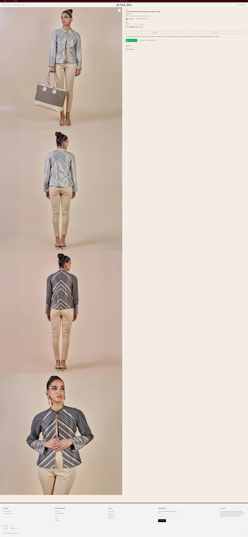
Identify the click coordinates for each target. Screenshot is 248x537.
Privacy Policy (111, 511)
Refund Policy (111, 518)
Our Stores (57, 520)
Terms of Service (111, 513)
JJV (10, 1)
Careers (56, 518)
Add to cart (155, 32)
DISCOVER (15, 1)
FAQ (56, 515)
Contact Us (57, 511)
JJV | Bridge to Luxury (7, 513)
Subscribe (162, 520)
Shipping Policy (111, 515)
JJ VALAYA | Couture (7, 511)
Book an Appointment (59, 513)
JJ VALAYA (5, 1)
